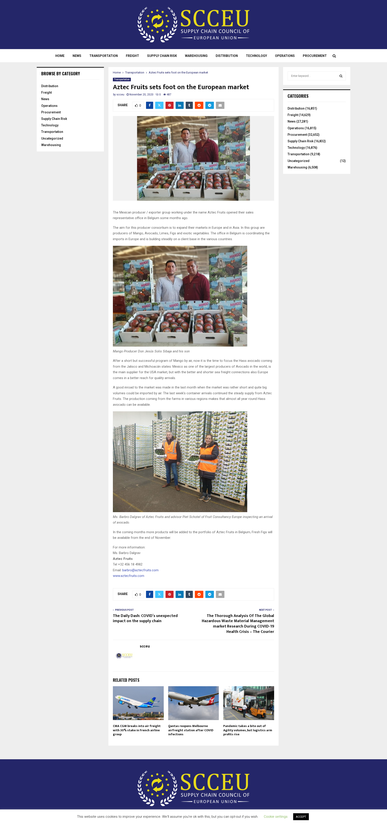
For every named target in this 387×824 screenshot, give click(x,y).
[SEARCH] (341, 75)
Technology (256, 56)
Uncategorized (52, 138)
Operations (285, 56)
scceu (120, 94)
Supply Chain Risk (162, 56)
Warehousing (196, 56)
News (77, 56)
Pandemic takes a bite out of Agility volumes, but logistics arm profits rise (247, 730)
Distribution (227, 56)
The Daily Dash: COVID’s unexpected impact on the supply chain (145, 619)
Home (59, 56)
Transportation (103, 56)
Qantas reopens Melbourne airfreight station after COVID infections (190, 730)
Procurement (315, 56)
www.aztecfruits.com (128, 576)
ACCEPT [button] (301, 816)
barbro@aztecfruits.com (140, 570)
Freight (132, 56)
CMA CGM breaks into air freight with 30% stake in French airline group (137, 730)
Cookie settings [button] (276, 817)
